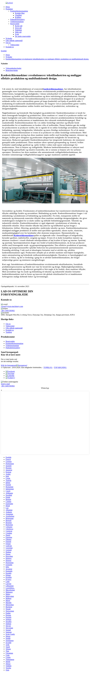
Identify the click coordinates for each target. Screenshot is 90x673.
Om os (8, 43)
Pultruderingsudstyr (17, 19)
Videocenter (14, 45)
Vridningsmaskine (17, 22)
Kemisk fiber (20, 13)
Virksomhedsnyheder (13, 68)
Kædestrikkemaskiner (24, 235)
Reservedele (14, 24)
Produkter (9, 9)
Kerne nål (18, 26)
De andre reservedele (23, 36)
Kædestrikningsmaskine (19, 11)
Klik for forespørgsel (8, 365)
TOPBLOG (47, 367)
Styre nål (18, 28)
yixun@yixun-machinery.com (12, 306)
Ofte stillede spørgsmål (14, 41)
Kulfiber (18, 17)
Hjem (8, 7)
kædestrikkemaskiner (53, 89)
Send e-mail (5, 384)
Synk (17, 34)
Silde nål (18, 32)
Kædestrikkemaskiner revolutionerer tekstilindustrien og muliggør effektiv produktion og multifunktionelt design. (47, 59)
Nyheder (9, 38)
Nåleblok (18, 30)
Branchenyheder (12, 70)
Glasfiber (18, 15)
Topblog (9, 332)
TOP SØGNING (60, 367)
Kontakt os (10, 47)
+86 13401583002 (8, 311)
